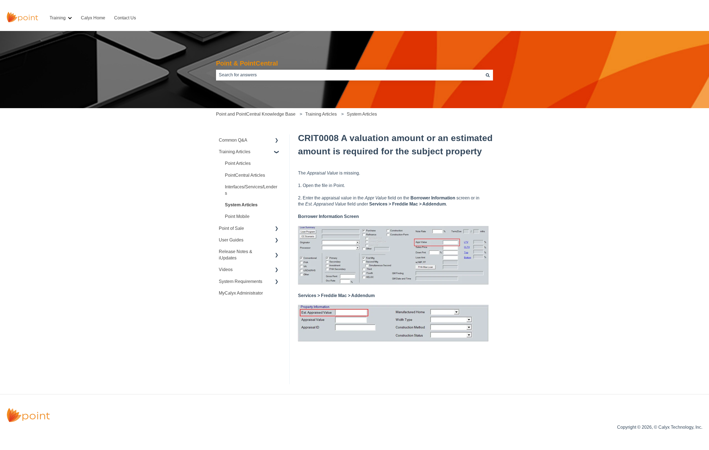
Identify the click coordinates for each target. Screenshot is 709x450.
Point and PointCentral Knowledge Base (256, 114)
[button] (276, 140)
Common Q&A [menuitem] (233, 140)
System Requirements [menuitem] (240, 281)
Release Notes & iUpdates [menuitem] (235, 254)
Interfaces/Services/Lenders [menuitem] (251, 189)
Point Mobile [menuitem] (237, 216)
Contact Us (125, 17)
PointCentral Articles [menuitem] (245, 175)
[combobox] (349, 75)
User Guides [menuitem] (231, 240)
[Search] (487, 75)
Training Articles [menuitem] (234, 151)
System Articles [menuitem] (241, 204)
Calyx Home (93, 17)
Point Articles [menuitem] (238, 163)
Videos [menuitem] (226, 269)
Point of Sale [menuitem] (231, 228)
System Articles (362, 114)
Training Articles (321, 114)
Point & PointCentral (247, 63)
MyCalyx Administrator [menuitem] (241, 293)
